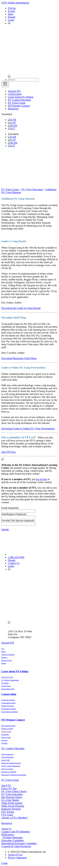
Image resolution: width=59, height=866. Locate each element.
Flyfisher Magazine (13, 837)
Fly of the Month (10, 800)
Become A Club (6, 660)
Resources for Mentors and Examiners (13, 775)
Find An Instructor (7, 754)
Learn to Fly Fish (7, 677)
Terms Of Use (15, 854)
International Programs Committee (19, 843)
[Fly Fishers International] (15, 2)
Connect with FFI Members (15, 831)
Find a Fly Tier (9, 788)
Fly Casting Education (19, 99)
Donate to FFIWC (7, 728)
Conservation (15, 94)
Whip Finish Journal (11, 803)
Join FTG (6, 785)
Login (11, 20)
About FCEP (5, 760)
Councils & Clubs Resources (16, 846)
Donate (11, 17)
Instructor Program (11, 808)
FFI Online (5, 683)
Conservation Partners (8, 709)
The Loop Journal (7, 769)
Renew (3, 651)
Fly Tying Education (12, 794)
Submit (5, 529)
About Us (6, 828)
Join (2, 649)
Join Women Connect (8, 726)
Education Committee (12, 840)
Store (10, 14)
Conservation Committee (9, 712)
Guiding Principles (7, 706)
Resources (13, 108)
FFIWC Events (6, 731)
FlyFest (12, 8)
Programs (4, 743)
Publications (7, 834)
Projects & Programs (8, 700)
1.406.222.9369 (16, 557)
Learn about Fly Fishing (14, 671)
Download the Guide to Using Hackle (21, 308)
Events (11, 11)
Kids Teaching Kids (7, 689)
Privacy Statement (17, 857)
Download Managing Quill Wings (19, 358)
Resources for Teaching (8, 772)
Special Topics (6, 686)
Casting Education (7, 757)
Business (4, 657)
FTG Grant (7, 814)
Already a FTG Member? (14, 817)
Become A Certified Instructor (11, 763)
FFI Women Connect (19, 105)
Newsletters (5, 734)
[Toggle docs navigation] (5, 84)
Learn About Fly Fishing (20, 97)
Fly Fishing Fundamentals (10, 680)
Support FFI (14, 91)
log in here (41, 479)
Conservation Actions (8, 703)
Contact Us (14, 563)
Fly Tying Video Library (14, 791)
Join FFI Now (8, 452)
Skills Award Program (12, 806)
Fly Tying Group (16, 102)
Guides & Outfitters (7, 654)
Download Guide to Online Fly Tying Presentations (28, 428)
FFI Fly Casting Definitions (10, 766)
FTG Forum (7, 811)
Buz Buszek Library (11, 797)
